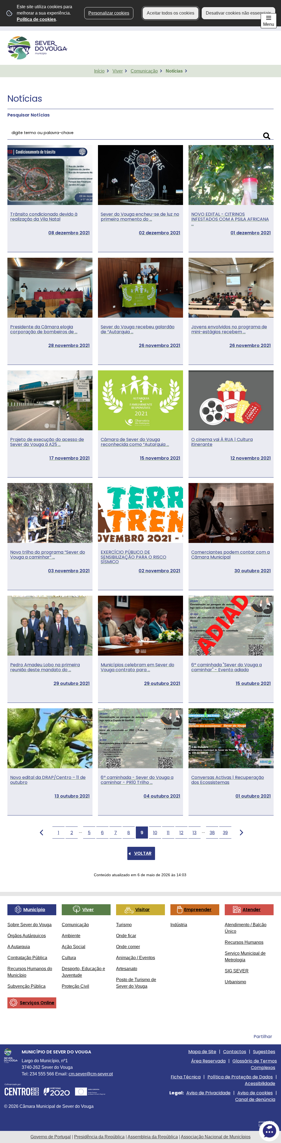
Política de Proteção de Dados (240, 1077)
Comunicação (144, 71)
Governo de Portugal (50, 1136)
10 (155, 832)
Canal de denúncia (255, 1099)
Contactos (234, 1051)
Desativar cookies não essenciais (238, 13)
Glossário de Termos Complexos (254, 1064)
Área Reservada (208, 1061)
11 (168, 832)
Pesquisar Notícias (28, 115)
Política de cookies (36, 19)
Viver (118, 71)
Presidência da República (99, 1136)
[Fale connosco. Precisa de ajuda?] (218, 1131)
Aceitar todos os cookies (170, 13)
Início (99, 71)
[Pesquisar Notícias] (267, 136)
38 (212, 832)
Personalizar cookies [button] (108, 13)
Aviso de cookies (255, 1093)
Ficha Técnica (186, 1077)
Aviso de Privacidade (208, 1093)
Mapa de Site (202, 1051)
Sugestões (264, 1051)
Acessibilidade (260, 1083)
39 (225, 832)
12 (181, 832)
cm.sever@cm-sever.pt (91, 1074)
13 (194, 832)
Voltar (142, 853)
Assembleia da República (153, 1136)
